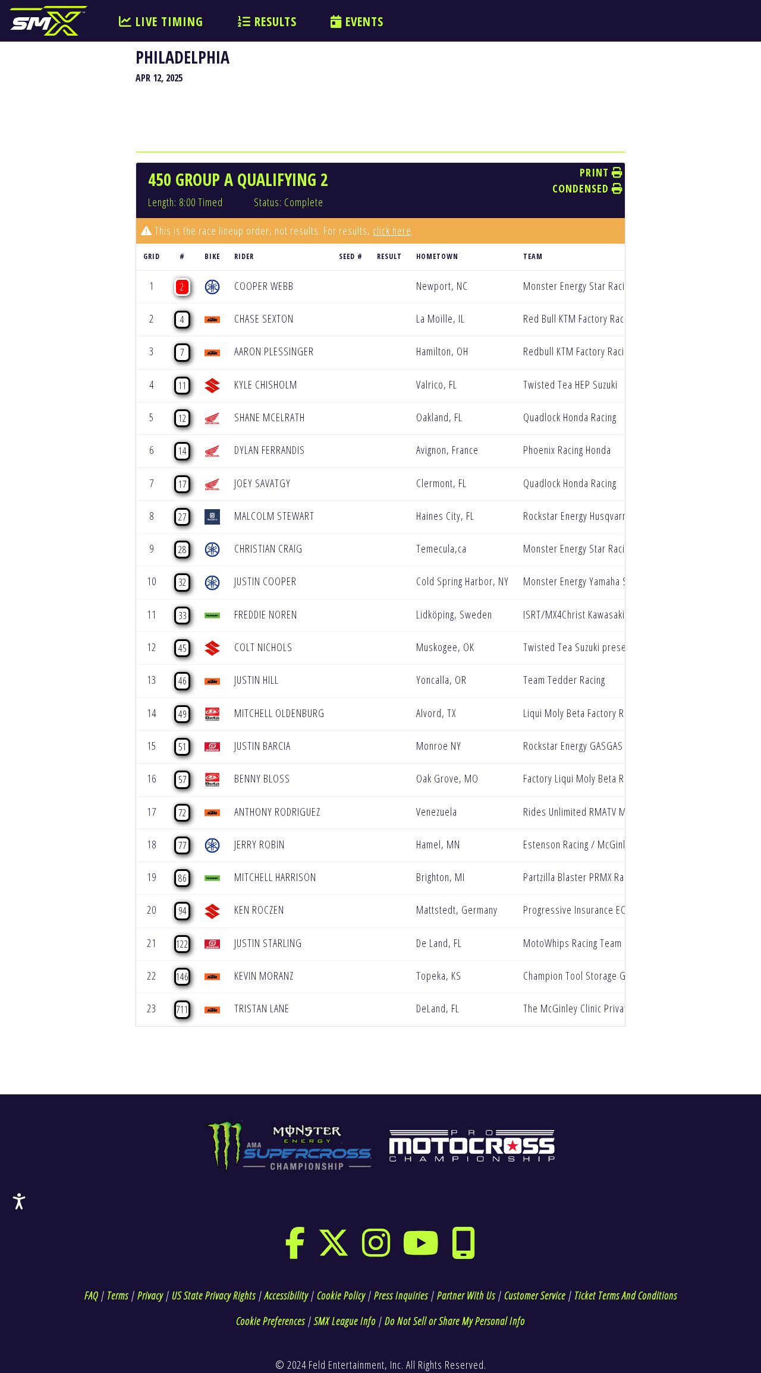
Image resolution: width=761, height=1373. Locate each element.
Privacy (150, 1295)
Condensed (582, 188)
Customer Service (534, 1295)
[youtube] (421, 1250)
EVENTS (362, 21)
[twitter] (334, 1250)
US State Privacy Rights (214, 1295)
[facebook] (295, 1250)
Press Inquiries (401, 1295)
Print (596, 172)
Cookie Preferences (270, 1321)
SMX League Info (345, 1321)
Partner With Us (466, 1295)
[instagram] (376, 1250)
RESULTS (274, 21)
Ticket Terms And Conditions (625, 1295)
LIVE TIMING (167, 21)
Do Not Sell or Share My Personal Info (455, 1321)
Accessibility (286, 1295)
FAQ (91, 1295)
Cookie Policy (341, 1295)
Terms (117, 1295)
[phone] (463, 1250)
